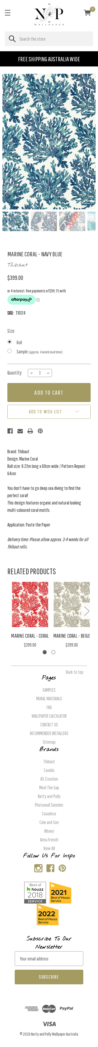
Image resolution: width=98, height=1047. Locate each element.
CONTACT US (49, 724)
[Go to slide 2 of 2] (53, 652)
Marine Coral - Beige (71, 636)
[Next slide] (87, 141)
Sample (40, 352)
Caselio (49, 770)
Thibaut (49, 761)
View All (49, 848)
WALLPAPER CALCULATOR (49, 716)
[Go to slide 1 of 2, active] (45, 652)
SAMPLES (49, 690)
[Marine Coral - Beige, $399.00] (72, 604)
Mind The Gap (49, 787)
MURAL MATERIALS (49, 698)
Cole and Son (49, 822)
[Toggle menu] (7, 12)
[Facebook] (10, 431)
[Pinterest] (40, 431)
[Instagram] (37, 867)
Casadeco (49, 813)
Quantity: (14, 373)
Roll (19, 342)
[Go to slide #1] (15, 221)
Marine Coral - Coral (30, 636)
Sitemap (49, 742)
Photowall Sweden (49, 805)
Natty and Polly (49, 796)
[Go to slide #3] (72, 221)
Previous (11, 610)
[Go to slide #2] (44, 221)
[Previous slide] (11, 141)
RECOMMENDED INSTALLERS (49, 733)
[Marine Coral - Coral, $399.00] (30, 604)
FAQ (49, 707)
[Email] (20, 431)
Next (86, 610)
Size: (11, 331)
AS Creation (49, 779)
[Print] (30, 431)
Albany (49, 831)
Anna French (49, 839)
